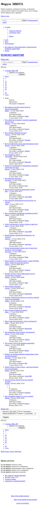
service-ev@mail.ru (22, 503)
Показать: (6, 411)
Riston (27, 350)
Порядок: (20, 413)
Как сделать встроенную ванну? (16, 310)
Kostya (27, 129)
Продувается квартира (13, 286)
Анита (7, 345)
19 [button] (6, 87)
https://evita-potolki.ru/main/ (20, 496)
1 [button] (5, 78)
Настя (7, 169)
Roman (7, 145)
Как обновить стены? (12, 155)
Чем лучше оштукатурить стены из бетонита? (21, 321)
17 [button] (6, 84)
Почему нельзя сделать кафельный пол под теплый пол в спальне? (20, 274)
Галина (7, 134)
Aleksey (27, 151)
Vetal (6, 204)
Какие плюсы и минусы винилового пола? (20, 189)
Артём (7, 288)
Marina (7, 398)
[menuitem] (15, 31)
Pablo (26, 257)
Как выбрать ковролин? (13, 178)
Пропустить (5, 16)
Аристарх (28, 244)
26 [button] (6, 93)
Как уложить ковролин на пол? (16, 133)
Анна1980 (8, 156)
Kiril (26, 186)
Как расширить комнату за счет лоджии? (19, 396)
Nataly (27, 116)
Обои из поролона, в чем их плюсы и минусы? (21, 224)
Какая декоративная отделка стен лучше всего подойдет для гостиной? (21, 249)
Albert (7, 215)
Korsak (7, 383)
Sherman (8, 358)
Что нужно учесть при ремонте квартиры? (20, 343)
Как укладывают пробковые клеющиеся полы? (21, 213)
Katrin (27, 175)
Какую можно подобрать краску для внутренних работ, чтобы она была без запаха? (22, 262)
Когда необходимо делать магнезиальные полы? (21, 144)
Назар (27, 209)
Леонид (7, 239)
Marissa (7, 123)
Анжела (27, 270)
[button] (11, 70)
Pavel (7, 226)
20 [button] (6, 89)
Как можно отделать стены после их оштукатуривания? (17, 108)
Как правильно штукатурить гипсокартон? (20, 332)
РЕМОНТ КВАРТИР (12, 55)
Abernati (27, 140)
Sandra (7, 264)
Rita (6, 191)
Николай (28, 162)
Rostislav (28, 392)
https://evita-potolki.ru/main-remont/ (25, 499)
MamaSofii (28, 294)
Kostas (7, 277)
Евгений (8, 180)
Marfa (7, 111)
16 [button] (6, 82)
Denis (7, 312)
